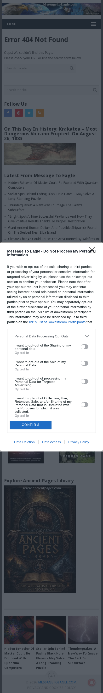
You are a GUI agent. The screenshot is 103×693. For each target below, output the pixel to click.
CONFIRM (31, 425)
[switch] (84, 346)
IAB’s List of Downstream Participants (57, 322)
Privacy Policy (78, 442)
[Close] (93, 251)
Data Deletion (24, 442)
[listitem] (51, 336)
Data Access (51, 442)
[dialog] (51, 346)
